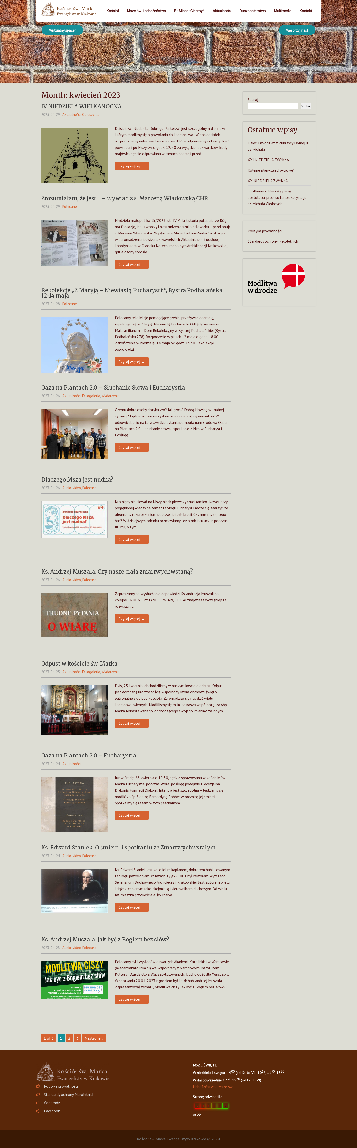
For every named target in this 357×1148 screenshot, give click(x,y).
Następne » (94, 1038)
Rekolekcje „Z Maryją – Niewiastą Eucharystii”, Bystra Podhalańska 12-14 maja (131, 293)
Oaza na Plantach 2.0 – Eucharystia (88, 755)
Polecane (69, 206)
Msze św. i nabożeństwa (146, 11)
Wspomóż (52, 1102)
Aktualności (222, 11)
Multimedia (282, 11)
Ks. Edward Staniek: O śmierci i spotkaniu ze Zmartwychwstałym (128, 847)
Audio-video (71, 487)
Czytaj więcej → (132, 166)
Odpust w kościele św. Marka (79, 663)
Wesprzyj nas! (297, 30)
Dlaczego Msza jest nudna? (77, 479)
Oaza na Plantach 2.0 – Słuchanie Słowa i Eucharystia (113, 387)
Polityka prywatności (265, 230)
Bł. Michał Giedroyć (189, 11)
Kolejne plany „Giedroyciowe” (271, 170)
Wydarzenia (110, 395)
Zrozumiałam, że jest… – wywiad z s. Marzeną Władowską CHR (124, 198)
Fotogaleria (91, 395)
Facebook (52, 1110)
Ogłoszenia (90, 114)
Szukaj (253, 99)
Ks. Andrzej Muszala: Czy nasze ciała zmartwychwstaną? (117, 571)
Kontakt (306, 11)
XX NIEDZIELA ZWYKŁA (268, 180)
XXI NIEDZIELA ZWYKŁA (268, 159)
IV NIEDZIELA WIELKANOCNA (81, 106)
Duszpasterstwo (253, 11)
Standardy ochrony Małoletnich (273, 241)
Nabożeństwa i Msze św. (213, 1086)
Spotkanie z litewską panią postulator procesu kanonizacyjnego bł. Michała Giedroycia (277, 197)
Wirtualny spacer (62, 30)
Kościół (113, 11)
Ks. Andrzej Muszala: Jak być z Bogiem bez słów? (105, 939)
